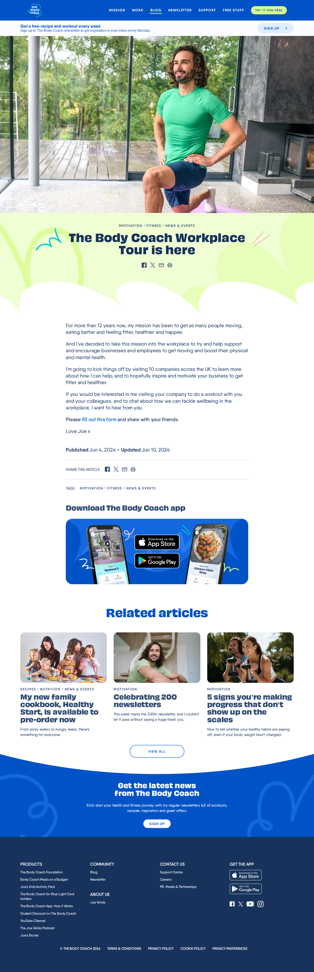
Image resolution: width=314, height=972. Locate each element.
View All (157, 751)
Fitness (154, 226)
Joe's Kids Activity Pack (37, 887)
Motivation (130, 226)
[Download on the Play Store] (157, 560)
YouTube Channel (32, 921)
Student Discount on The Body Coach (48, 913)
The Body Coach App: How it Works (46, 906)
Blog (155, 10)
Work (138, 10)
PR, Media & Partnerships (178, 887)
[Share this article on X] (152, 266)
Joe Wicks (98, 902)
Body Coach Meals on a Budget (44, 879)
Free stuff (233, 10)
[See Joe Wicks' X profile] (240, 904)
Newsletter (180, 10)
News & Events (180, 226)
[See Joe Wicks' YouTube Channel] (250, 904)
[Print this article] (169, 265)
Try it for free (269, 10)
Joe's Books (29, 935)
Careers (166, 879)
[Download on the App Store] (157, 542)
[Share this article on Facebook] (144, 266)
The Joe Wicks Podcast (37, 928)
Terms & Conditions (124, 949)
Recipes (28, 689)
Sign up (271, 28)
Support (207, 10)
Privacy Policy (161, 949)
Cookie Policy (192, 949)
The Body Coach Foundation (41, 872)
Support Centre (171, 872)
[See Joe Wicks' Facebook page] (232, 904)
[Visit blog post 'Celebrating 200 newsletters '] (157, 657)
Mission (117, 10)
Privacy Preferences (229, 949)
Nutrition (50, 689)
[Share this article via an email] (161, 265)
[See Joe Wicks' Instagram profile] (260, 904)
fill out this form (99, 419)
